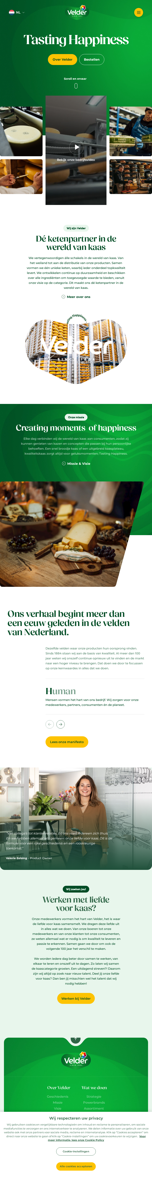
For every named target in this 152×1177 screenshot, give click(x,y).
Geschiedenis (57, 1096)
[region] (76, 1144)
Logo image (70, 4)
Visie (57, 1108)
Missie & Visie (78, 464)
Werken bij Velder (76, 998)
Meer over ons (78, 297)
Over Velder (62, 59)
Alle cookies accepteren (76, 1166)
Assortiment (94, 1108)
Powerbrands (94, 1102)
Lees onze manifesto (67, 742)
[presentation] (60, 724)
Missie (58, 1102)
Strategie (93, 1096)
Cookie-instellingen (76, 1151)
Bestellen (92, 59)
